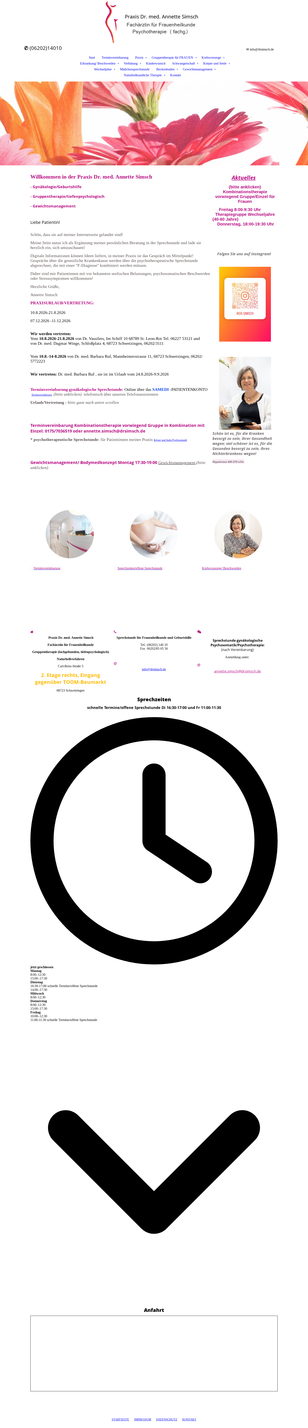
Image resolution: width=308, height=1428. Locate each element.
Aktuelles (244, 177)
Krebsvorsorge (211, 57)
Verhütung (131, 63)
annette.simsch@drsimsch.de (237, 671)
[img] (154, 22)
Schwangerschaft (183, 63)
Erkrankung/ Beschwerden (97, 63)
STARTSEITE (120, 1419)
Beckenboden (165, 69)
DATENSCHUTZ (166, 1419)
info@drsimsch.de (154, 669)
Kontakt (175, 75)
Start (92, 57)
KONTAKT (189, 1419)
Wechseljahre (103, 69)
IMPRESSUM (142, 1419)
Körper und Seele (214, 63)
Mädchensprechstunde (135, 69)
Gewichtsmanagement (197, 69)
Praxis (139, 57)
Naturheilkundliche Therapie (143, 75)
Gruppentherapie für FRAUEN (172, 57)
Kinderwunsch (156, 63)
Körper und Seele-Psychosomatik (170, 440)
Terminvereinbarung (115, 57)
